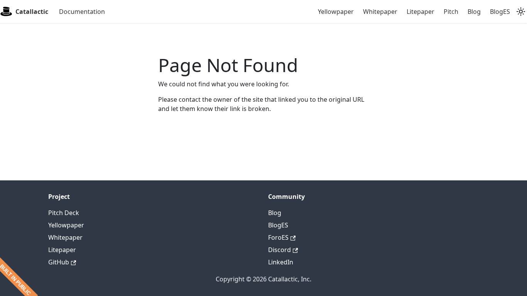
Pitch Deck (63, 213)
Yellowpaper (336, 11)
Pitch (451, 11)
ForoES (278, 237)
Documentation (82, 11)
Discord (279, 250)
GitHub (58, 262)
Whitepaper (380, 11)
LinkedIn (280, 262)
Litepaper (420, 11)
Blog (474, 11)
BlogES (500, 11)
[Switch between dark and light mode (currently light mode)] (521, 11)
